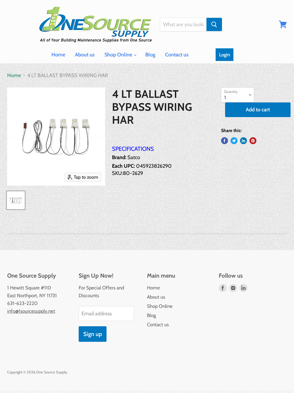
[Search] (214, 24)
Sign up (92, 333)
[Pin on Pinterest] (252, 140)
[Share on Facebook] (224, 140)
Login (224, 55)
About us (85, 54)
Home (58, 54)
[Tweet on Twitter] (234, 140)
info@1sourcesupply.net (31, 311)
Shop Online (119, 54)
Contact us (177, 54)
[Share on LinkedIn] (243, 140)
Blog (150, 54)
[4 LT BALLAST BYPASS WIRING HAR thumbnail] (16, 200)
